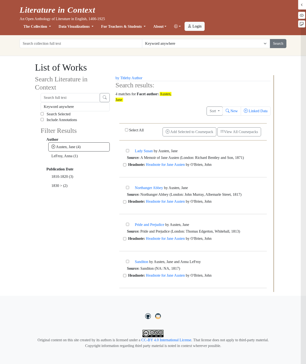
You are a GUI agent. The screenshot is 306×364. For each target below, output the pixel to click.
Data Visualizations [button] (75, 26)
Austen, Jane (68, 147)
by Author (134, 78)
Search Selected (58, 114)
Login (196, 26)
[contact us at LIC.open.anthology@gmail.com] (158, 315)
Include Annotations (61, 120)
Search (278, 43)
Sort (213, 111)
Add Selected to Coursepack (191, 132)
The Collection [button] (35, 26)
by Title (121, 78)
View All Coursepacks (241, 132)
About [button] (158, 26)
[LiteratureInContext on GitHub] (149, 315)
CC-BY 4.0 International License (166, 340)
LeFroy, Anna (64, 156)
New (234, 111)
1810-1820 (62, 176)
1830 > (59, 186)
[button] (177, 26)
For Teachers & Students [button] (122, 26)
